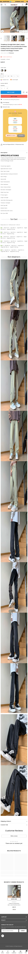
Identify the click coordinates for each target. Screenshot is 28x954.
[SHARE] (26, 92)
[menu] (1, 4)
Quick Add (14, 899)
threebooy (14, 901)
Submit (23, 930)
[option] (14, 19)
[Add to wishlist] (23, 92)
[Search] (5, 4)
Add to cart (11, 92)
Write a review (14, 836)
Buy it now (14, 96)
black (15, 909)
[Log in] (22, 4)
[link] (7, 873)
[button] (23, 31)
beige (13, 909)
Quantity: (3, 85)
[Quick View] (19, 889)
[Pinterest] (2, 936)
